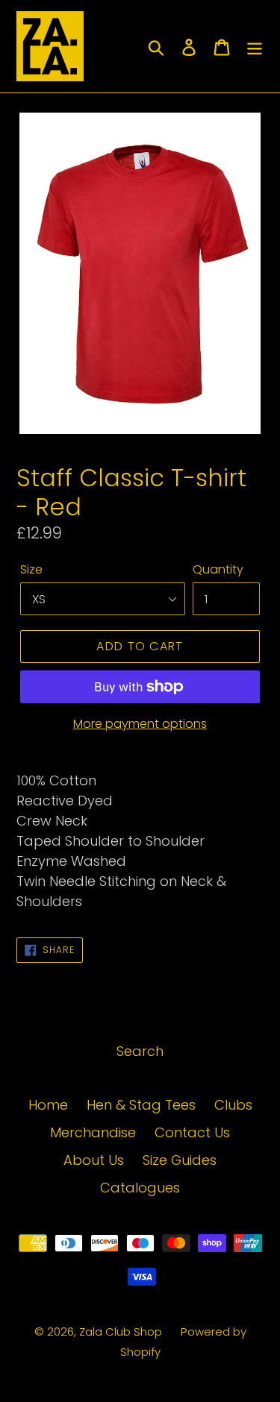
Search (140, 1051)
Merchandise (93, 1132)
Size (31, 569)
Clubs (233, 1104)
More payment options (140, 723)
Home (48, 1104)
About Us (93, 1160)
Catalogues (140, 1187)
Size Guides (180, 1160)
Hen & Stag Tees (141, 1104)
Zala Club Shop (120, 1331)
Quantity (218, 569)
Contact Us (192, 1132)
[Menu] (254, 46)
